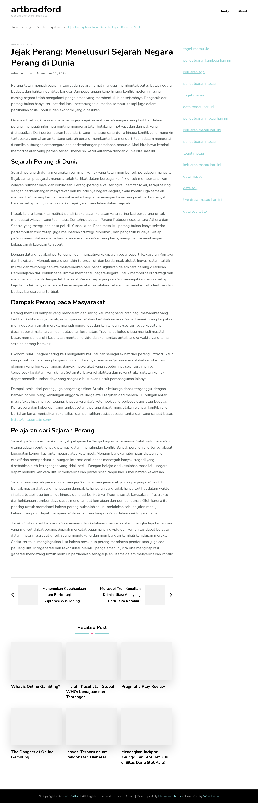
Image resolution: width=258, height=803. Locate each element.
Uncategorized (23, 44)
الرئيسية (225, 11)
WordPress (211, 796)
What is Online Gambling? (35, 686)
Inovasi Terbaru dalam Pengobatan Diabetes (87, 754)
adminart (18, 73)
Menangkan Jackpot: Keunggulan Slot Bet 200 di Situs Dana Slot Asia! (144, 757)
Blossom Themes (171, 796)
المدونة (242, 11)
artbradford (36, 9)
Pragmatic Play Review (143, 686)
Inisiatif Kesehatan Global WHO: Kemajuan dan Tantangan (90, 692)
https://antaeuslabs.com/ (31, 419)
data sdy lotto (195, 211)
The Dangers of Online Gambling (32, 754)
